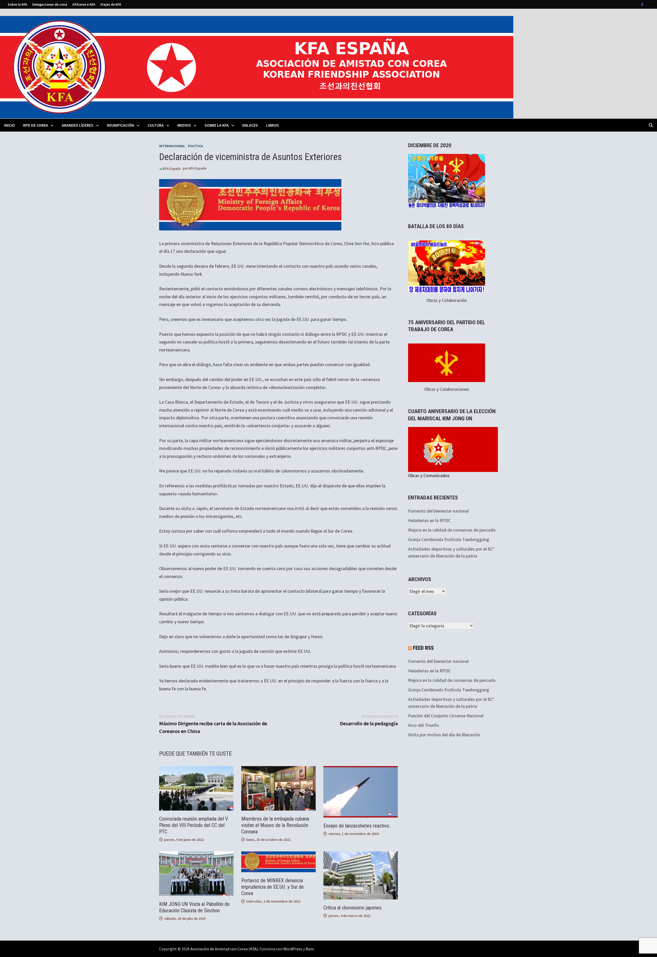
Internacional (172, 146)
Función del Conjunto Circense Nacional (445, 716)
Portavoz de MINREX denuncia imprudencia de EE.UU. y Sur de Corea (272, 886)
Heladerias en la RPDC (429, 520)
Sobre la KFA (17, 4)
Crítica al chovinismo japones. (352, 908)
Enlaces (250, 125)
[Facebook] (643, 4)
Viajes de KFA (110, 4)
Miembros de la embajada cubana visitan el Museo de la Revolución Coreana (275, 825)
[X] (649, 4)
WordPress (292, 948)
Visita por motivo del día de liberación (444, 735)
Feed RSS (423, 648)
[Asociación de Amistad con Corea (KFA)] (256, 67)
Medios (184, 125)
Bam (310, 948)
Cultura (156, 125)
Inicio (9, 125)
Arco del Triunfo (423, 725)
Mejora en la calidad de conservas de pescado (452, 530)
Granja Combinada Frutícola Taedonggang (448, 539)
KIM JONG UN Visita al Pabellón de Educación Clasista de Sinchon (194, 907)
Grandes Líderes (77, 125)
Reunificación (120, 125)
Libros (272, 125)
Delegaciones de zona (49, 4)
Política (195, 146)
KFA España (197, 168)
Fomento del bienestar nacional (438, 511)
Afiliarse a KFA (83, 4)
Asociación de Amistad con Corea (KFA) (224, 948)
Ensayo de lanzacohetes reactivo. (356, 826)
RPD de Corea (35, 125)
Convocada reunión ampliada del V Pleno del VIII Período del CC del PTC (193, 825)
